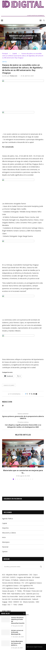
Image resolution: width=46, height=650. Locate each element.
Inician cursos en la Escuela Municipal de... (17, 632)
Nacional (5, 547)
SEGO (10, 602)
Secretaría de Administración (21, 599)
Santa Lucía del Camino (27, 596)
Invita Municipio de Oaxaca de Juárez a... (17, 643)
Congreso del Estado (24, 577)
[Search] (44, 20)
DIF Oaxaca (6, 580)
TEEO (15, 605)
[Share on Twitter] (32, 394)
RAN (8, 594)
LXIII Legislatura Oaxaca (33, 583)
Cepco (35, 575)
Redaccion (13, 76)
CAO (30, 575)
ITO (22, 583)
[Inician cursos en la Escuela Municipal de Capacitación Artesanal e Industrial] (5, 632)
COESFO (13, 577)
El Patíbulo (15, 580)
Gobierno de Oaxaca (26, 580)
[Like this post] (27, 394)
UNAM (20, 605)
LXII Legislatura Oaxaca (10, 586)
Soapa (4, 605)
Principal (5, 53)
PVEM (4, 594)
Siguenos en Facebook (13, 499)
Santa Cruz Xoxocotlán (10, 596)
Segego (4, 602)
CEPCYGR (5, 577)
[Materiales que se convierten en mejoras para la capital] (23, 453)
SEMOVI (16, 602)
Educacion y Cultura (9, 533)
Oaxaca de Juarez (9, 385)
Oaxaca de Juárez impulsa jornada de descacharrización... (17, 620)
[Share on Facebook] (29, 394)
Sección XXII (6, 599)
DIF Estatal (36, 577)
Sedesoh (35, 599)
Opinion (4, 551)
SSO (8, 605)
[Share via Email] (36, 394)
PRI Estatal (26, 591)
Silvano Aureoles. (29, 602)
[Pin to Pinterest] (34, 394)
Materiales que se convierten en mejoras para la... (23, 471)
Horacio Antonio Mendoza (11, 583)
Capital (14, 53)
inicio (4, 537)
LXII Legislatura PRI (26, 586)
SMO (37, 602)
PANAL (19, 591)
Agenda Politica (7, 519)
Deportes (5, 528)
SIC (21, 602)
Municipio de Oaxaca (27, 588)
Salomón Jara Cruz (32, 594)
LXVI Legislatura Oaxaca (10, 588)
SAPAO (38, 596)
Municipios (6, 542)
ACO (3, 575)
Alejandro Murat (11, 575)
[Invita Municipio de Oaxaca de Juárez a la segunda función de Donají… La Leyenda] (5, 643)
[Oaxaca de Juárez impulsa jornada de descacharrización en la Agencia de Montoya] (5, 619)
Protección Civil (36, 591)
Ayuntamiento (23, 575)
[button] (3, 37)
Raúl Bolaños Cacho (18, 594)
